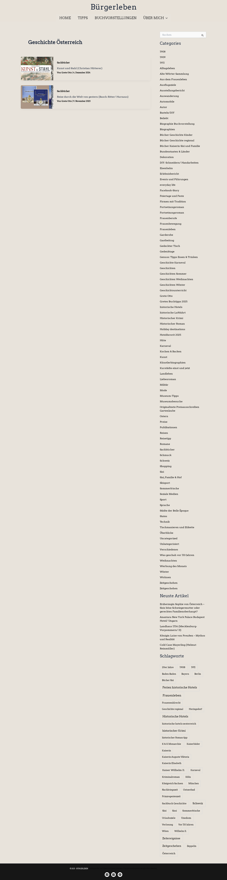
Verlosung (167, 824)
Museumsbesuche (171, 401)
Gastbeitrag (167, 240)
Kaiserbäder (193, 744)
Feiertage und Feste (172, 196)
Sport (163, 499)
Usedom (186, 817)
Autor (163, 107)
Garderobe (166, 234)
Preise (163, 421)
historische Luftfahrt (173, 312)
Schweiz (165, 460)
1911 (162, 62)
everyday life (167, 184)
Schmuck (165, 455)
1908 (163, 51)
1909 (163, 57)
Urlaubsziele (168, 818)
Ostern (164, 416)
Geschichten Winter (172, 284)
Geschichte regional (172, 709)
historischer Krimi (174, 730)
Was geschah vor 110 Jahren (177, 555)
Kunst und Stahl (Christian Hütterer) (79, 68)
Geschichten (167, 268)
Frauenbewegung (170, 223)
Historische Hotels (175, 716)
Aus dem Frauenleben (173, 79)
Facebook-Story (169, 190)
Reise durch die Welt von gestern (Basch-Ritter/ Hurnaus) (92, 96)
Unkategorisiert (169, 543)
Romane (165, 444)
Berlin (197, 674)
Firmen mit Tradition (173, 201)
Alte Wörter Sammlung (174, 73)
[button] (166, 18)
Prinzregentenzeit (171, 796)
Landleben (166, 373)
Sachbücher (63, 62)
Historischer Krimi (171, 318)
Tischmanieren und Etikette (177, 527)
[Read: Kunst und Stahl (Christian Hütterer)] (37, 68)
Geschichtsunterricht (173, 290)
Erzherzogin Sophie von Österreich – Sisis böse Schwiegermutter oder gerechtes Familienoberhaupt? (182, 608)
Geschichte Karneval (172, 262)
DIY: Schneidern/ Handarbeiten (179, 162)
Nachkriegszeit (170, 790)
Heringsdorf (195, 709)
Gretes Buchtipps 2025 (173, 301)
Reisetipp (165, 438)
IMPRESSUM (94, 869)
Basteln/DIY (167, 112)
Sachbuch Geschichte (174, 803)
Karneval (165, 345)
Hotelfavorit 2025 (170, 334)
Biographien (167, 129)
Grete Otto (166, 295)
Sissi (174, 810)
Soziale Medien (169, 494)
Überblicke (166, 532)
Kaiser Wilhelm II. (173, 770)
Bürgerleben (113, 6)
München (193, 783)
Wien (165, 831)
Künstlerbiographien (173, 362)
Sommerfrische (169, 488)
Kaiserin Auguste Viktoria (175, 757)
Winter (164, 571)
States (163, 516)
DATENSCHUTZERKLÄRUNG (111, 869)
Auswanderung (169, 96)
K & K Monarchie (171, 744)
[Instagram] (113, 874)
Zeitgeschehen (169, 582)
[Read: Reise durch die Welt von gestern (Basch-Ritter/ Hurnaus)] (37, 96)
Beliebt (164, 118)
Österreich (168, 853)
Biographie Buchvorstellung (177, 123)
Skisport (165, 482)
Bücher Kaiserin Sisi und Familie (180, 146)
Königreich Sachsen (172, 783)
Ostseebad (189, 789)
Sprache (165, 505)
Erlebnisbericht (169, 173)
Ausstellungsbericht (172, 90)
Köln (188, 777)
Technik (165, 521)
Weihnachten (168, 560)
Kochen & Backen (170, 351)
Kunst (163, 357)
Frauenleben (168, 229)
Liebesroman (168, 379)
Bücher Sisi (168, 680)
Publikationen (168, 427)
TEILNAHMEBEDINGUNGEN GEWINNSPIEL (140, 869)
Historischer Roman (172, 323)
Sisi (162, 471)
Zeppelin (191, 846)
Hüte (163, 340)
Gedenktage (167, 251)
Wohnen (165, 577)
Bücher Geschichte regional (177, 140)
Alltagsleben (167, 68)
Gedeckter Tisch (170, 245)
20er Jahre (168, 667)
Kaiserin (166, 750)
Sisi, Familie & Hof (171, 477)
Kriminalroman (171, 777)
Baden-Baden (169, 674)
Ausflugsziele (168, 84)
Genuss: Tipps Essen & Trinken (179, 257)
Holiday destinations (172, 329)
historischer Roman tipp (174, 737)
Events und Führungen (174, 179)
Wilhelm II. (180, 831)
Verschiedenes (169, 549)
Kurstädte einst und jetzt (175, 368)
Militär (164, 384)
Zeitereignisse (171, 838)
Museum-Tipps (169, 395)
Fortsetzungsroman (172, 207)
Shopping (165, 466)
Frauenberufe (168, 218)
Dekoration (167, 157)
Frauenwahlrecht (171, 703)
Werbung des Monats (173, 566)
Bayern (185, 674)
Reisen (164, 432)
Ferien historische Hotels (179, 687)
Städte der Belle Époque (174, 510)
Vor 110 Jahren (185, 824)
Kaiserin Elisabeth (171, 763)
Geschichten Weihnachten (176, 279)
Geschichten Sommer (173, 273)
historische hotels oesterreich (179, 723)
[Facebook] (107, 874)
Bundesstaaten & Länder (175, 151)
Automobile (167, 101)
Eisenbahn (166, 168)
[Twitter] (120, 874)
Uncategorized (168, 538)
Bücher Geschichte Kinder (176, 134)
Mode (163, 390)
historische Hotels (171, 307)
